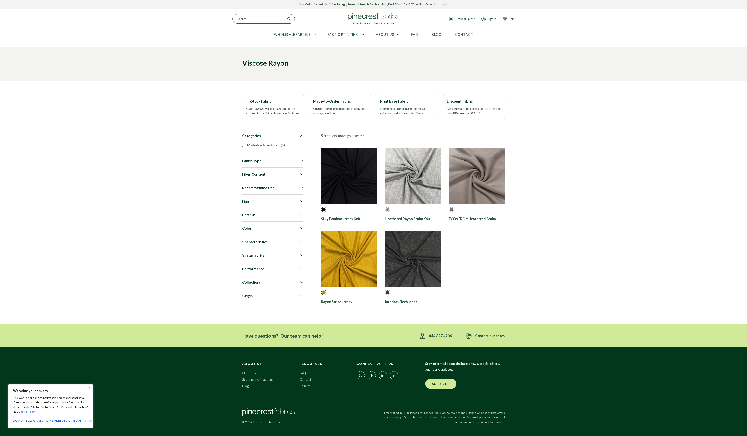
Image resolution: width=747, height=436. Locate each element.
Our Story (249, 373)
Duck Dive (394, 4)
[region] (50, 406)
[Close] (89, 387)
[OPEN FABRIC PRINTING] (362, 34)
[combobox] (258, 18)
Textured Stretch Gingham (363, 4)
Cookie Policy (26, 411)
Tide (384, 4)
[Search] (289, 18)
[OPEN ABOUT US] (397, 34)
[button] (440, 384)
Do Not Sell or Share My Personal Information (50, 420)
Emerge (341, 4)
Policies (305, 386)
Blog (245, 386)
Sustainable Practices (257, 380)
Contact (305, 380)
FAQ (302, 373)
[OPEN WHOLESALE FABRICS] (314, 34)
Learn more (441, 4)
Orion (332, 4)
